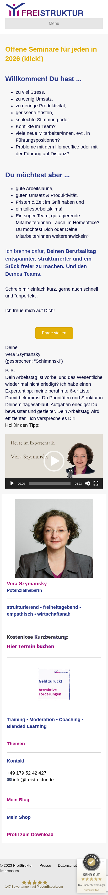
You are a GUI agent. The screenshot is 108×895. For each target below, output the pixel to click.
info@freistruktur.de (33, 779)
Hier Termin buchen (30, 646)
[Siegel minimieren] (103, 861)
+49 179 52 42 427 (26, 773)
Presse (45, 865)
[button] (54, 333)
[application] (54, 461)
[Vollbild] (96, 483)
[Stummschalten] (87, 483)
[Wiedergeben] (12, 483)
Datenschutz (68, 865)
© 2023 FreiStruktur (16, 865)
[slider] (50, 483)
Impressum (9, 871)
